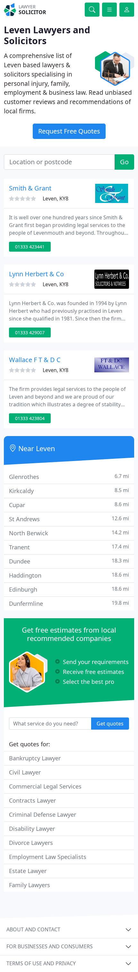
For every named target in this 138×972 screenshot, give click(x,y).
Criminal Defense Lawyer (42, 814)
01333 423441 (30, 247)
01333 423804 (30, 418)
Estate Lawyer (28, 871)
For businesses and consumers (49, 946)
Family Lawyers (29, 885)
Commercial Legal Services (45, 786)
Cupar (69, 505)
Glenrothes (69, 477)
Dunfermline (69, 603)
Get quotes (110, 723)
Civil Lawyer (25, 772)
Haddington (69, 575)
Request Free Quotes (69, 131)
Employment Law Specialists (47, 857)
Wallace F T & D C (35, 359)
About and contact (33, 929)
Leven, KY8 (55, 198)
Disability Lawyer (32, 828)
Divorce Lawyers (31, 842)
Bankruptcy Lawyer (35, 758)
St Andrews (69, 519)
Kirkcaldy (69, 491)
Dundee (69, 561)
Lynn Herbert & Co (36, 274)
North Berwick (69, 533)
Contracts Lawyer (32, 800)
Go (124, 162)
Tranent (69, 547)
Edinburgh (69, 589)
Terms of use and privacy (41, 963)
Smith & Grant (30, 188)
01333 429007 (30, 332)
